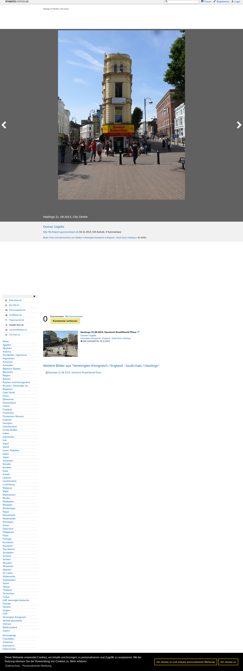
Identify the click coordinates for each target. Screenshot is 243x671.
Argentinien (9, 358)
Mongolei (7, 504)
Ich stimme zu (228, 662)
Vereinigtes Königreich (94, 238)
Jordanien (8, 460)
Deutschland (9, 402)
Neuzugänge (9, 635)
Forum (207, 1)
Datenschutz (9, 649)
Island (6, 447)
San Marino (9, 549)
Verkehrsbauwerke (12, 620)
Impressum (8, 645)
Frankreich (8, 412)
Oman (6, 525)
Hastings (132, 238)
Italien (6, 454)
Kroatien (7, 467)
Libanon (7, 477)
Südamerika (9, 576)
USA (5, 613)
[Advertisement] (103, 20)
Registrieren (223, 1)
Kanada (7, 464)
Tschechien (8, 593)
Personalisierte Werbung (36, 665)
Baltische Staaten (12, 368)
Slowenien (8, 566)
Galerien (7, 419)
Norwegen (8, 521)
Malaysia (7, 488)
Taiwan (6, 586)
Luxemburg (9, 484)
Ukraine (7, 607)
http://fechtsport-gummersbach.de (61, 232)
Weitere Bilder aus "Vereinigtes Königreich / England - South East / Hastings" (101, 365)
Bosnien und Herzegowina (16, 382)
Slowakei (7, 563)
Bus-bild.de (14, 305)
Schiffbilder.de (15, 315)
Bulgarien (8, 389)
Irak (5, 440)
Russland (7, 545)
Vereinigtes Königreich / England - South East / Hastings (106, 338)
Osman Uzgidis (53, 227)
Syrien (6, 583)
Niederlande (9, 518)
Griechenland (10, 426)
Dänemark (8, 399)
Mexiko (6, 498)
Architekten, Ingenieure (15, 355)
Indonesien (8, 436)
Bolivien (7, 379)
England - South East (116, 238)
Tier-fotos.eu (14, 335)
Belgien (6, 375)
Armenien (8, 362)
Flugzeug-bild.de (16, 320)
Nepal (6, 511)
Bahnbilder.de (15, 300)
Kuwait (6, 474)
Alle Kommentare (74, 316)
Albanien (7, 348)
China (6, 395)
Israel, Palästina (11, 450)
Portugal (7, 539)
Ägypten (7, 345)
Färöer (6, 406)
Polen (6, 535)
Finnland (7, 409)
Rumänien (8, 542)
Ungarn (6, 610)
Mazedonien (9, 494)
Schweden (8, 552)
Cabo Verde (9, 392)
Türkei (6, 597)
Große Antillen (10, 430)
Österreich (8, 528)
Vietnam (7, 624)
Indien (6, 433)
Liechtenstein (10, 481)
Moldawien (8, 501)
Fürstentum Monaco (13, 416)
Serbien (7, 559)
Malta (5, 491)
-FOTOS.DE (17, 1)
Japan (6, 457)
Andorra (7, 351)
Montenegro (9, 508)
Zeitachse (8, 642)
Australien (8, 365)
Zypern (6, 630)
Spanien (7, 569)
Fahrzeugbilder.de (17, 310)
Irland (6, 443)
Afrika (6, 341)
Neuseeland (9, 515)
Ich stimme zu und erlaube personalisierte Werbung (186, 662)
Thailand (7, 590)
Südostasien (9, 580)
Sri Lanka (8, 573)
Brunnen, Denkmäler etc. (16, 385)
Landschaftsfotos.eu (18, 330)
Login (237, 1)
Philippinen (8, 532)
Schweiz (7, 556)
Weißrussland (10, 627)
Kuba (5, 471)
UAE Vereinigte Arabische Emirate (16, 602)
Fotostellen (8, 638)
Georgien (7, 423)
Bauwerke (8, 372)
